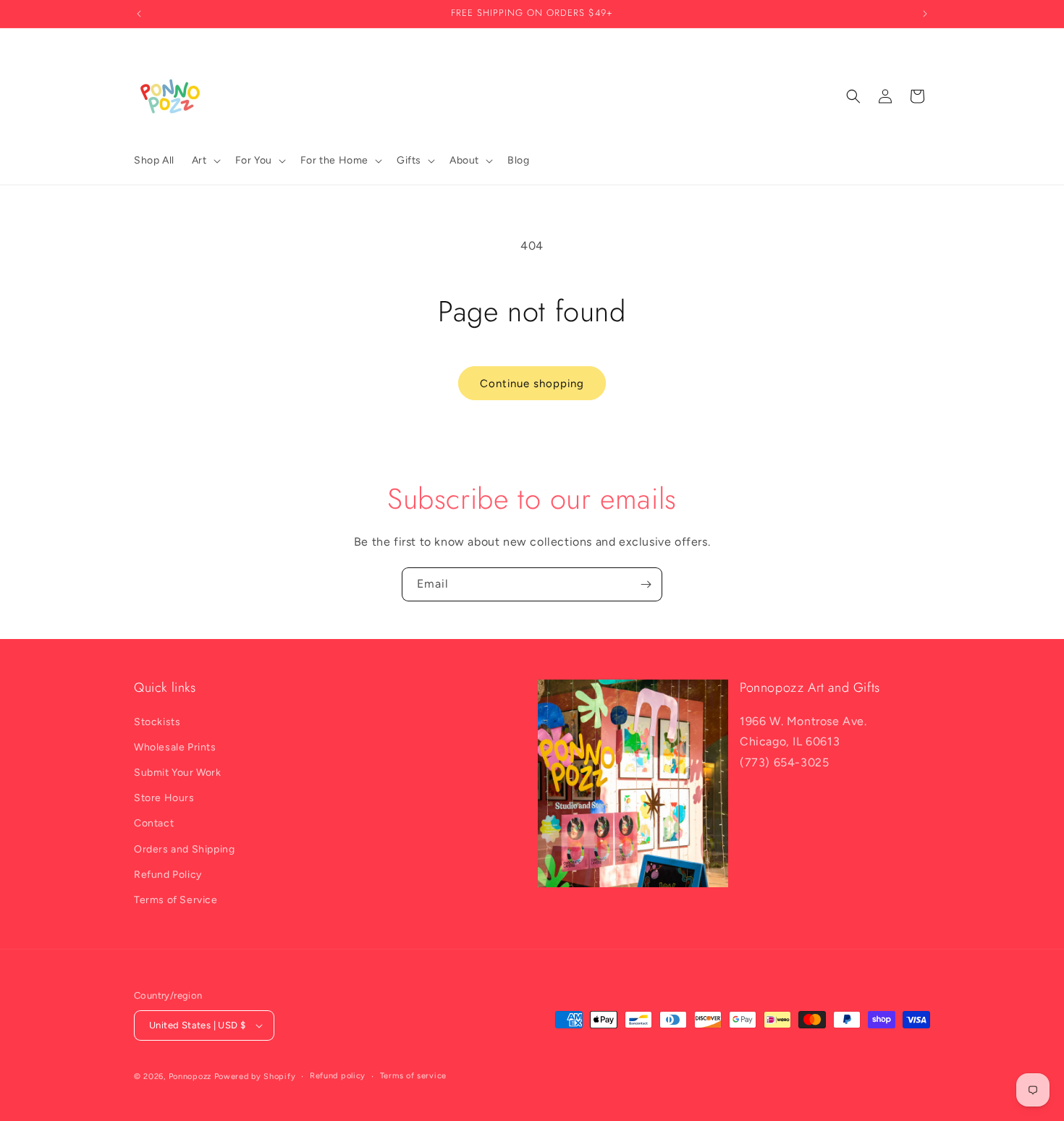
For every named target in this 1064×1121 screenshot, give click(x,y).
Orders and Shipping (184, 849)
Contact (154, 823)
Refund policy (338, 1075)
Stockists (157, 722)
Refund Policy (168, 874)
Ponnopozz (190, 1076)
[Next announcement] (925, 14)
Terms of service (413, 1075)
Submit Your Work (177, 772)
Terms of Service (176, 900)
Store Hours (164, 798)
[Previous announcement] (139, 14)
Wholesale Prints (175, 747)
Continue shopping (532, 383)
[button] (205, 160)
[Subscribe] (646, 584)
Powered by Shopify (255, 1076)
